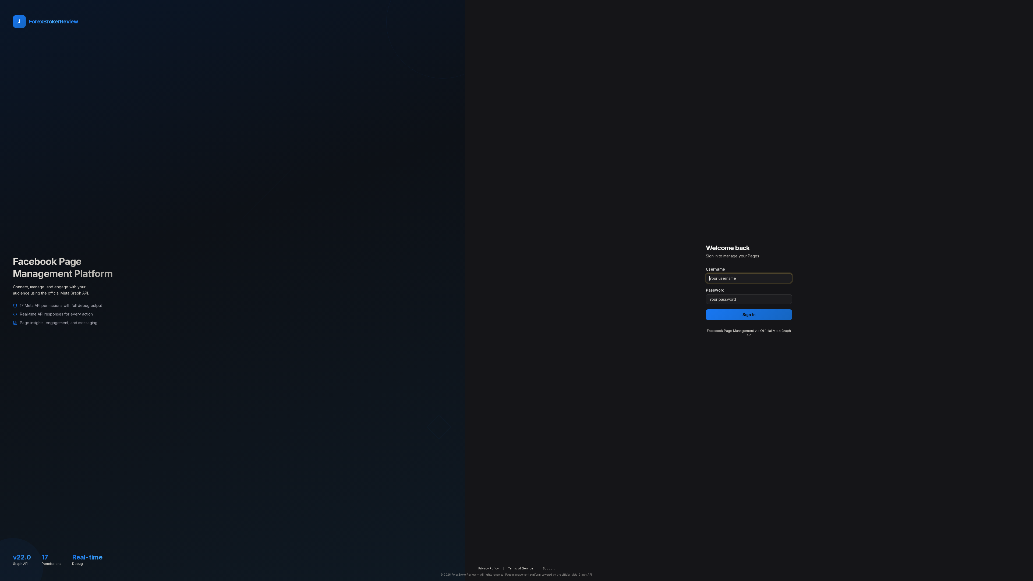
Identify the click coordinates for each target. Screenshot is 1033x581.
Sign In (749, 314)
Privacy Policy (488, 568)
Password (715, 290)
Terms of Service (520, 568)
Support (549, 568)
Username (715, 269)
